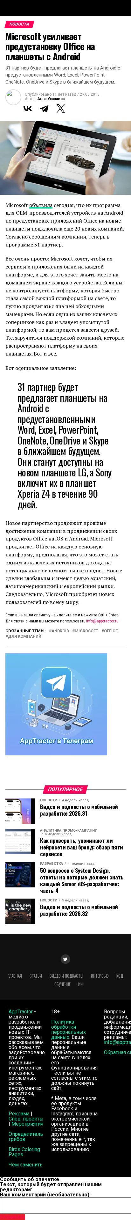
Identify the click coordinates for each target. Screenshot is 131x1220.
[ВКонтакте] (27, 108)
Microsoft (86, 631)
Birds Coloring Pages (24, 1152)
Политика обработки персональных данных (68, 1029)
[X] (60, 108)
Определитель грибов (26, 1136)
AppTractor (21, 1012)
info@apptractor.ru (102, 621)
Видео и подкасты (66, 976)
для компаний (24, 637)
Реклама (19, 1114)
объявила (40, 205)
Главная (15, 976)
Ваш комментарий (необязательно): (45, 1195)
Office (111, 631)
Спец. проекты (26, 1119)
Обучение (62, 984)
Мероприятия (27, 1124)
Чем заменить (26, 1165)
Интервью (100, 976)
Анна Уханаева (51, 99)
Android (60, 631)
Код (119, 976)
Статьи (36, 976)
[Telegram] (44, 108)
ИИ (80, 984)
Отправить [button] (12, 1217)
